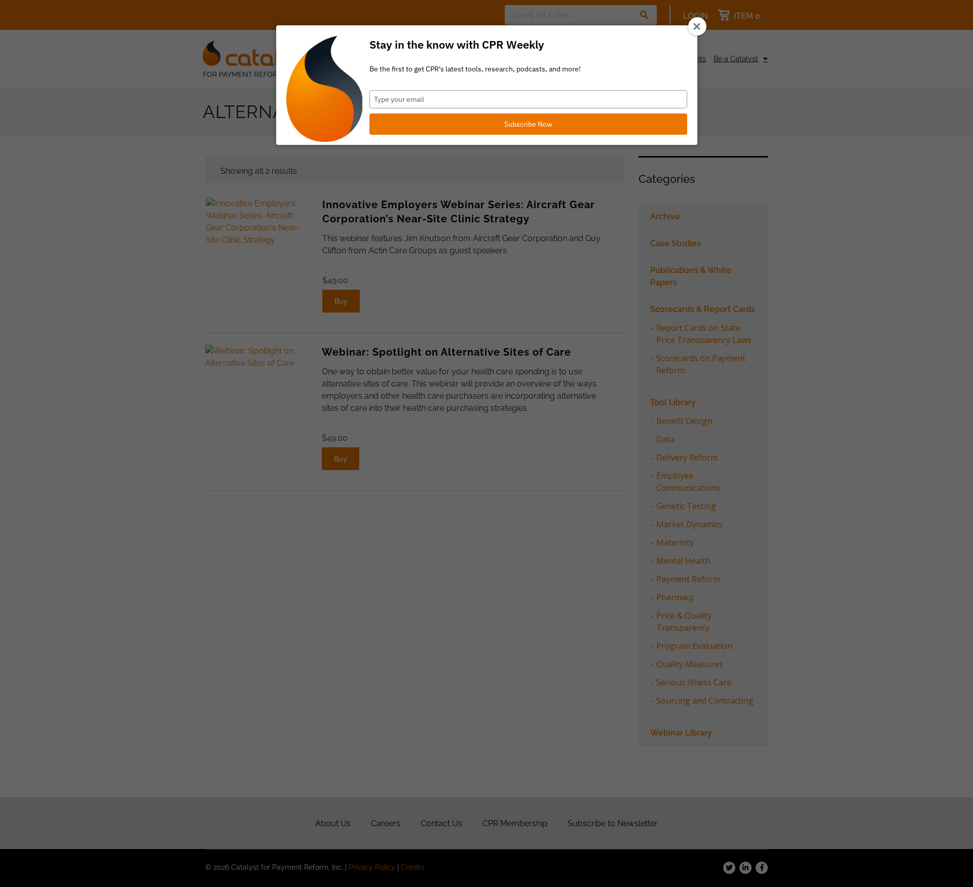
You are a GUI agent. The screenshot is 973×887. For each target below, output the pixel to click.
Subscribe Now (528, 124)
